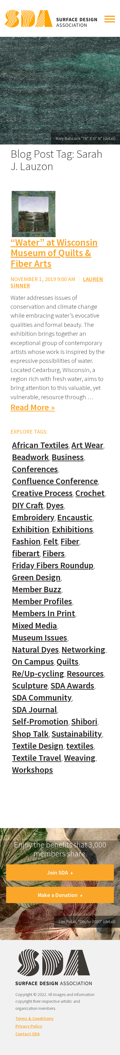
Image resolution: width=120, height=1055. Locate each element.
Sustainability (76, 733)
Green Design (36, 577)
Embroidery (33, 517)
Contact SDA (27, 1034)
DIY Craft (27, 505)
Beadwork (30, 457)
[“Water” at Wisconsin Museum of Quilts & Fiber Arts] (33, 213)
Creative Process (42, 493)
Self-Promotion (40, 721)
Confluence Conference (55, 481)
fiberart (26, 553)
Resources (85, 673)
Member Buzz (36, 589)
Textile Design (37, 745)
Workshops (32, 769)
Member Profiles (42, 601)
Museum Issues (39, 637)
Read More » (32, 407)
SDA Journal (34, 709)
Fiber (70, 541)
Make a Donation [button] (58, 894)
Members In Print (43, 613)
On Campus (33, 661)
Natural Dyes (35, 649)
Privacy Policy (28, 1026)
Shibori (84, 721)
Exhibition (30, 529)
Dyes (55, 505)
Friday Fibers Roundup (53, 565)
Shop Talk (30, 733)
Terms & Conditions (34, 1018)
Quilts (67, 661)
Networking (83, 649)
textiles (80, 745)
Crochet (90, 493)
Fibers (53, 553)
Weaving (79, 757)
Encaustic (75, 517)
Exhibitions (72, 529)
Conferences (35, 469)
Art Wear (87, 445)
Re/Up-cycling (38, 673)
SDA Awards (72, 685)
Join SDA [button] (57, 872)
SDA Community (42, 697)
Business (68, 457)
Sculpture (30, 685)
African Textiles (40, 445)
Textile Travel (36, 757)
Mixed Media (34, 625)
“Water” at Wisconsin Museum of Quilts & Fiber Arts (54, 253)
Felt (50, 541)
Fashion (26, 541)
